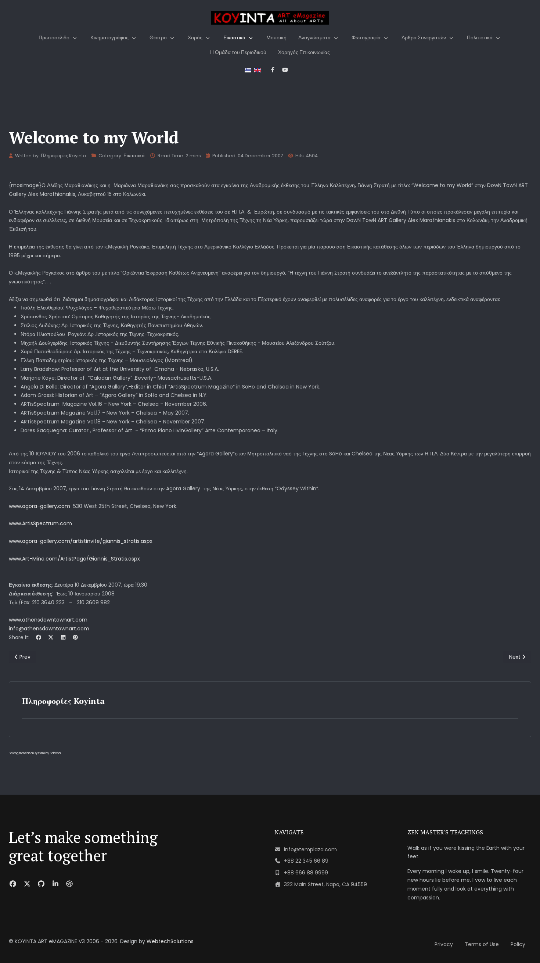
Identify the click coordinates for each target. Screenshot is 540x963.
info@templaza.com (310, 849)
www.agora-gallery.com (39, 506)
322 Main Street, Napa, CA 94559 (325, 884)
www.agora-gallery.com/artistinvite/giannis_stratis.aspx (80, 541)
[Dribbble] (69, 883)
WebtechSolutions (170, 941)
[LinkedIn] (63, 637)
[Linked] (55, 883)
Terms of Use (482, 944)
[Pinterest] (75, 637)
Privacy (444, 944)
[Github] (41, 883)
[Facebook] (38, 637)
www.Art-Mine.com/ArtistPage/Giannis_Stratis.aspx (74, 558)
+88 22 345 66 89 (306, 860)
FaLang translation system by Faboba (35, 753)
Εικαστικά (134, 156)
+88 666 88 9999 (306, 872)
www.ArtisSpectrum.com (40, 523)
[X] (51, 637)
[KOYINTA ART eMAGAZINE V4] (270, 18)
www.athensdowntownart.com (48, 619)
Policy (518, 944)
